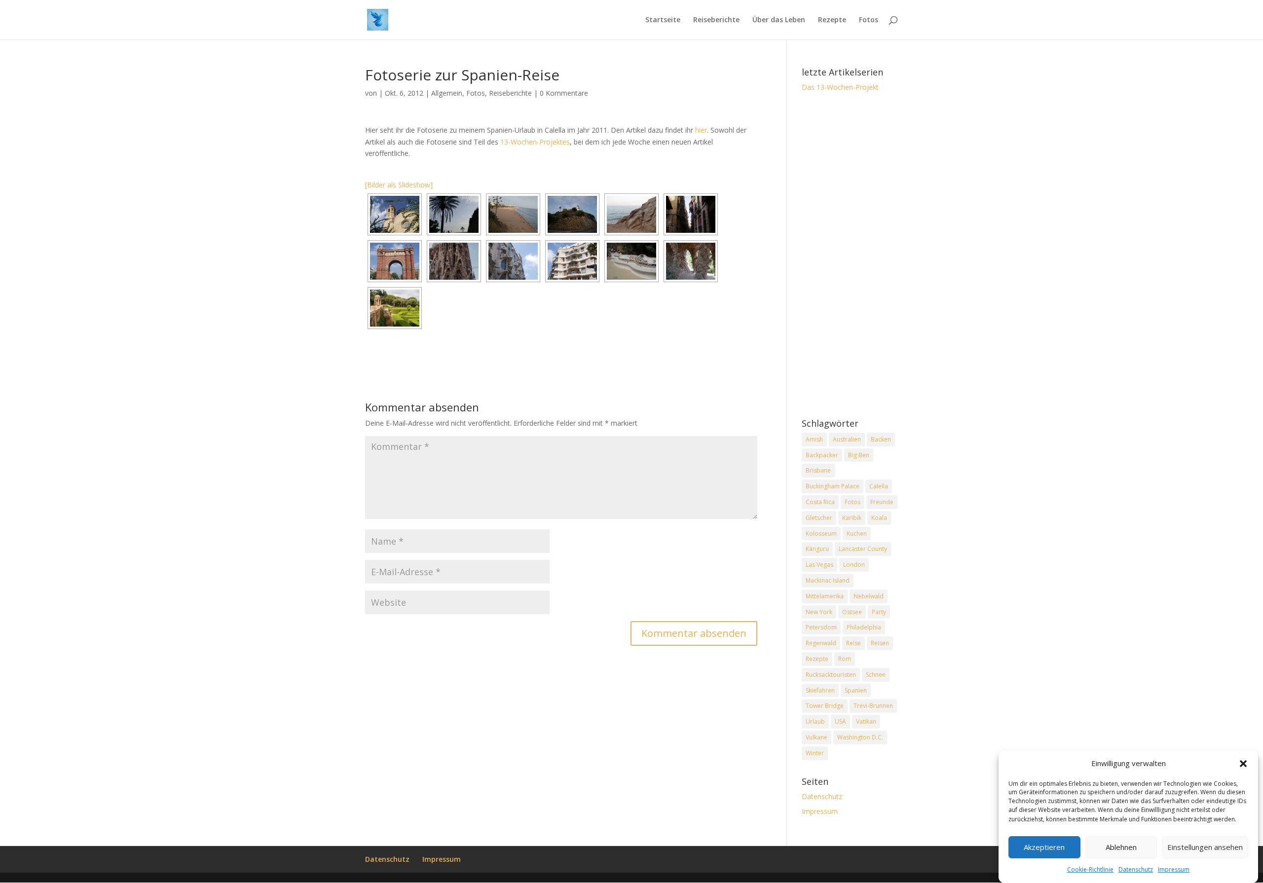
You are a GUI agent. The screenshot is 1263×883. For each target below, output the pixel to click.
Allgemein (446, 93)
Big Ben (858, 455)
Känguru (817, 549)
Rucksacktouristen (831, 674)
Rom (844, 659)
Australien (847, 439)
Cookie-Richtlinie (1090, 869)
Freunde (881, 502)
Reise (853, 643)
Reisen (880, 643)
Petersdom (821, 627)
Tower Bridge (825, 705)
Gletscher (819, 518)
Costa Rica (820, 502)
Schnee (876, 674)
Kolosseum (821, 533)
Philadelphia (864, 627)
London (854, 564)
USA (840, 721)
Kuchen (857, 533)
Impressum (1173, 869)
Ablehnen (1121, 847)
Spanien (856, 690)
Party (879, 612)
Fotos (868, 20)
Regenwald (821, 643)
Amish (814, 439)
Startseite (662, 20)
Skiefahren (820, 690)
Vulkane (816, 737)
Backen (881, 439)
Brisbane (818, 470)
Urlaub (815, 721)
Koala (879, 518)
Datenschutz (1135, 869)
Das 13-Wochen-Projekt (840, 87)
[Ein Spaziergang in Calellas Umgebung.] (454, 214)
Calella (878, 486)
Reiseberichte (716, 20)
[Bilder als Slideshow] (399, 184)
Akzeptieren (1044, 847)
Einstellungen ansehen (1205, 847)
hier (701, 130)
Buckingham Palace (832, 486)
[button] (1243, 764)
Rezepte (832, 20)
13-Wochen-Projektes (535, 142)
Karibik (851, 518)
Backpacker (822, 455)
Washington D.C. (860, 737)
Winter (815, 753)
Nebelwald (869, 596)
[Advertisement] (850, 256)
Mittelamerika (825, 596)
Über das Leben (778, 20)
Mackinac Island (828, 580)
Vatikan (866, 721)
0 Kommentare (564, 93)
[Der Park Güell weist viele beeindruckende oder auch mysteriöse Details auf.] (690, 261)
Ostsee (852, 612)
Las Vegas (819, 564)
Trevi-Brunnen (873, 705)
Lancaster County (863, 549)
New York (819, 612)
